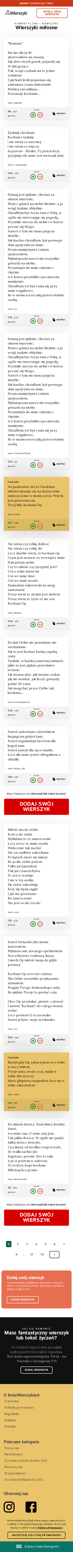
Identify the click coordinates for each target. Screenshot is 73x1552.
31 (31, 1254)
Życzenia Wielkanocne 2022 (23, 1480)
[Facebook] (36, 1507)
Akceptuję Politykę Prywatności (36, 1535)
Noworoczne (13, 1467)
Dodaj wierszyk (22, 1300)
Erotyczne (11, 1448)
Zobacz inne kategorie (41, 1546)
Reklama (10, 1420)
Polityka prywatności (19, 1407)
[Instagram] (15, 1507)
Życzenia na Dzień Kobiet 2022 (25, 1461)
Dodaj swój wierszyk (36, 806)
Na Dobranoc (13, 1454)
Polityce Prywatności (50, 1527)
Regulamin (11, 1414)
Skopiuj (60, 113)
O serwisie (11, 1401)
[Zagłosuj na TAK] (33, 115)
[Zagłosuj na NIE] (40, 115)
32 (42, 1254)
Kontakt (10, 1426)
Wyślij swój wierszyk (52, 13)
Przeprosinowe (15, 1473)
